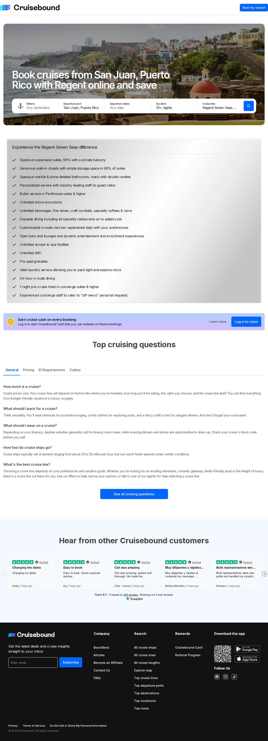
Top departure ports (149, 685)
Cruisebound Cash (189, 647)
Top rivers (141, 708)
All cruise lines (145, 655)
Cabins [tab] (75, 370)
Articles (99, 655)
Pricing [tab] (28, 370)
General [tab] (12, 370)
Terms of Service (34, 725)
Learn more (218, 321)
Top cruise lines (146, 678)
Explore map (143, 670)
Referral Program (187, 655)
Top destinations (146, 693)
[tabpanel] (134, 431)
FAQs (97, 678)
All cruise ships (145, 647)
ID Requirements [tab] (52, 370)
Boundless (101, 647)
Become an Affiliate (108, 662)
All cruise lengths (147, 662)
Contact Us (102, 670)
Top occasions (145, 701)
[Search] (249, 106)
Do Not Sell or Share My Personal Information (78, 725)
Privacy (13, 725)
